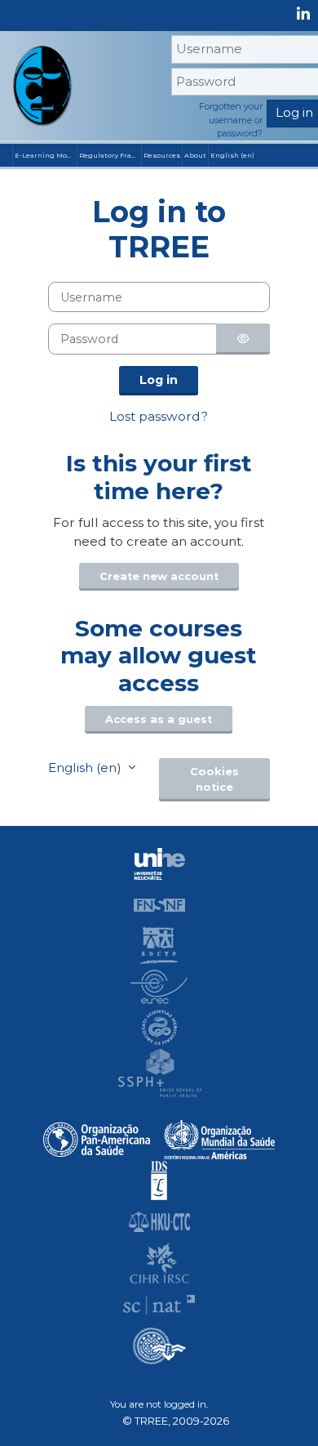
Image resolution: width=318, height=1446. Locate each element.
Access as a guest (158, 719)
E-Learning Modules (46, 155)
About (195, 155)
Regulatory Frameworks (110, 155)
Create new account (159, 576)
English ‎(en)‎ (232, 155)
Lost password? (158, 416)
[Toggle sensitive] (243, 339)
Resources (162, 155)
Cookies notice (214, 779)
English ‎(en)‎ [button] (86, 767)
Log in (158, 380)
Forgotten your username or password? (231, 119)
